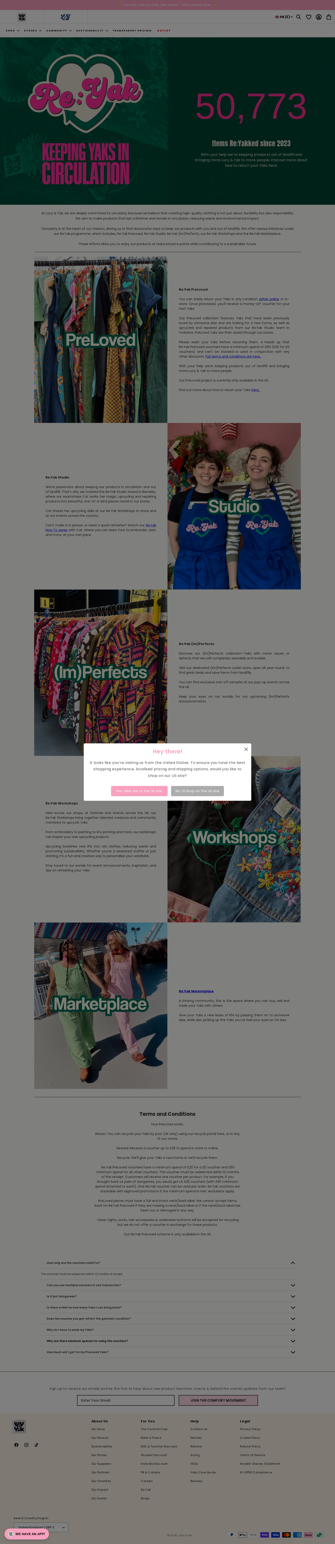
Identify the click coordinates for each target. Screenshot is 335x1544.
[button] (27, 1534)
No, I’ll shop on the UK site (197, 791)
